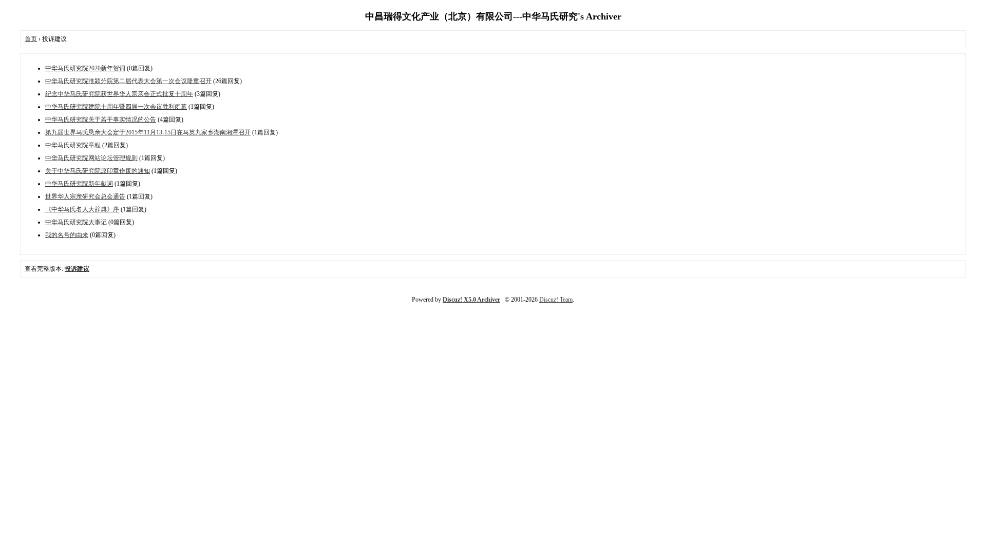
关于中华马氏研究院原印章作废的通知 (97, 170)
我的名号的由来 (66, 235)
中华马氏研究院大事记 (76, 222)
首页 (31, 39)
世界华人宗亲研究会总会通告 (85, 196)
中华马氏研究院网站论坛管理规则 (91, 158)
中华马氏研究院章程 (73, 145)
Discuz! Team (556, 299)
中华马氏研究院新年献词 (79, 183)
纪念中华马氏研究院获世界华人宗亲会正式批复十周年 (119, 93)
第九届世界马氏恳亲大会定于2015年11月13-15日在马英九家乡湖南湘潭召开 (148, 132)
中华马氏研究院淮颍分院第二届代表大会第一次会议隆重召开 (128, 81)
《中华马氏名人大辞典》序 (82, 209)
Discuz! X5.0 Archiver (471, 299)
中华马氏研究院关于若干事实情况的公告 (100, 119)
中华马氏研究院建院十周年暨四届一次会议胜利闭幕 (116, 106)
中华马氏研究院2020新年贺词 (85, 68)
